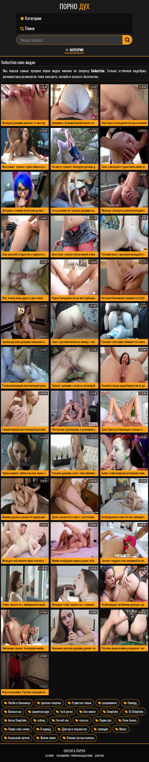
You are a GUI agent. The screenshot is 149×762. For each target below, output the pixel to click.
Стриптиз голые (81, 702)
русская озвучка (50, 702)
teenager (102, 729)
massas (83, 720)
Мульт (123, 729)
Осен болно (129, 720)
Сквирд (132, 702)
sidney (41, 720)
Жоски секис (48, 737)
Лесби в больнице (18, 702)
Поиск (29, 28)
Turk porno (66, 711)
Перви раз (105, 720)
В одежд (45, 729)
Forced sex (61, 720)
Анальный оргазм (18, 737)
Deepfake (112, 711)
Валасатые (14, 711)
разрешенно (109, 702)
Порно (74, 6)
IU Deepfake (135, 711)
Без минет (89, 711)
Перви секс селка (18, 729)
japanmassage (40, 711)
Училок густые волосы (80, 737)
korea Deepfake (17, 720)
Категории (32, 18)
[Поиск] (127, 40)
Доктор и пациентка (74, 729)
